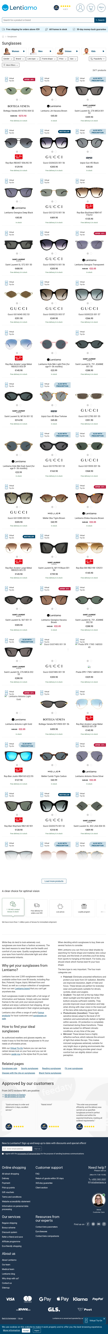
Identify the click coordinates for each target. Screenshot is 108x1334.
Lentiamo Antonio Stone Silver (89, 776)
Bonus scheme (8, 1227)
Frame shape (47, 58)
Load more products (54, 881)
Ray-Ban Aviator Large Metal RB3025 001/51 (18, 569)
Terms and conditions (11, 1196)
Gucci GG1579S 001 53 (54, 466)
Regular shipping (9, 1223)
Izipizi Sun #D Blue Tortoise (54, 416)
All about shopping (10, 1173)
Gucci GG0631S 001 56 (54, 265)
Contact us (7, 1283)
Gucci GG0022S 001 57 (89, 314)
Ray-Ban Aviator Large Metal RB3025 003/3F (18, 365)
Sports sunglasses (29, 1068)
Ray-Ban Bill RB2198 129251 (89, 568)
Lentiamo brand (22, 988)
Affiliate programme (11, 1241)
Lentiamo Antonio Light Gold (18, 724)
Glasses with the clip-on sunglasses (18, 1073)
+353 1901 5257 (99, 1179)
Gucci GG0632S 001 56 (54, 163)
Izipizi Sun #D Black (89, 163)
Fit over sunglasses (74, 1068)
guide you (15, 1054)
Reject (36, 1330)
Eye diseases (41, 1231)
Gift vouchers (8, 1192)
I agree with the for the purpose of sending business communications (44, 1153)
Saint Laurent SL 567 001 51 (18, 620)
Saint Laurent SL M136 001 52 (18, 416)
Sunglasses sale (9, 1068)
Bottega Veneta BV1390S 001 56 (54, 724)
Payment (6, 1183)
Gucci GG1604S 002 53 (19, 314)
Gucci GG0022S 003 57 (54, 314)
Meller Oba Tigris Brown (54, 518)
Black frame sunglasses (50, 1073)
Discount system (9, 1232)
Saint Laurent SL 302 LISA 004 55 (89, 826)
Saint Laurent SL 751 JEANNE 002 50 (89, 621)
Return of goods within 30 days (50, 1178)
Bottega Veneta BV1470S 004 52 (18, 111)
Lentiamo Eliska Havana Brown (89, 518)
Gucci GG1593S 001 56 (89, 466)
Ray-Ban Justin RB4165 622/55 (18, 776)
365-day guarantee (44, 1183)
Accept (26, 1330)
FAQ (37, 1173)
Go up (20, 1318)
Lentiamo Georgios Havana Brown (54, 621)
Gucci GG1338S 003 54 (19, 518)
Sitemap (5, 1287)
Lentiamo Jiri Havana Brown (54, 111)
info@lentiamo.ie (98, 1182)
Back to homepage (9, 1318)
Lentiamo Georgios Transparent (89, 265)
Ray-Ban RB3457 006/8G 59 (19, 163)
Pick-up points (8, 1187)
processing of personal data (29, 1153)
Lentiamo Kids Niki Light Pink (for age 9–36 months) (54, 365)
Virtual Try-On (16, 1048)
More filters (10, 65)
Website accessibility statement (16, 1201)
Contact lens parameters (46, 1226)
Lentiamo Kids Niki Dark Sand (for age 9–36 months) (19, 467)
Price (61, 58)
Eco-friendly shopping (11, 1246)
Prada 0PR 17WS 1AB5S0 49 (89, 672)
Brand (18, 58)
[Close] (104, 1318)
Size (72, 58)
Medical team (8, 1269)
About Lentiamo (9, 1259)
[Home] (3, 36)
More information (11, 1330)
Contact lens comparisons (47, 1236)
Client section (42, 1187)
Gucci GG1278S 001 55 (89, 416)
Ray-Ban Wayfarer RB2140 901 (18, 826)
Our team (6, 1264)
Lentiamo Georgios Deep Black (18, 213)
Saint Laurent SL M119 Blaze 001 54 (54, 569)
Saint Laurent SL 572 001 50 (18, 265)
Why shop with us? (10, 1278)
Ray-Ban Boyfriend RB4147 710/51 (89, 214)
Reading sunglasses (51, 1068)
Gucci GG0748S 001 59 (54, 672)
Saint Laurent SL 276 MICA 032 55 (18, 673)
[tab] (17, 100)
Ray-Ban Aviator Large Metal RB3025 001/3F (89, 725)
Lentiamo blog (8, 1273)
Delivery (5, 1178)
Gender (6, 58)
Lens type (32, 58)
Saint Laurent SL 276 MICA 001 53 (89, 112)
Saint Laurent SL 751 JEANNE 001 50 (89, 365)
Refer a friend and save (12, 1237)
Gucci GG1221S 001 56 (54, 213)
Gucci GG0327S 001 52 (54, 826)
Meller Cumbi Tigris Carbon (54, 776)
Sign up (37, 1148)
